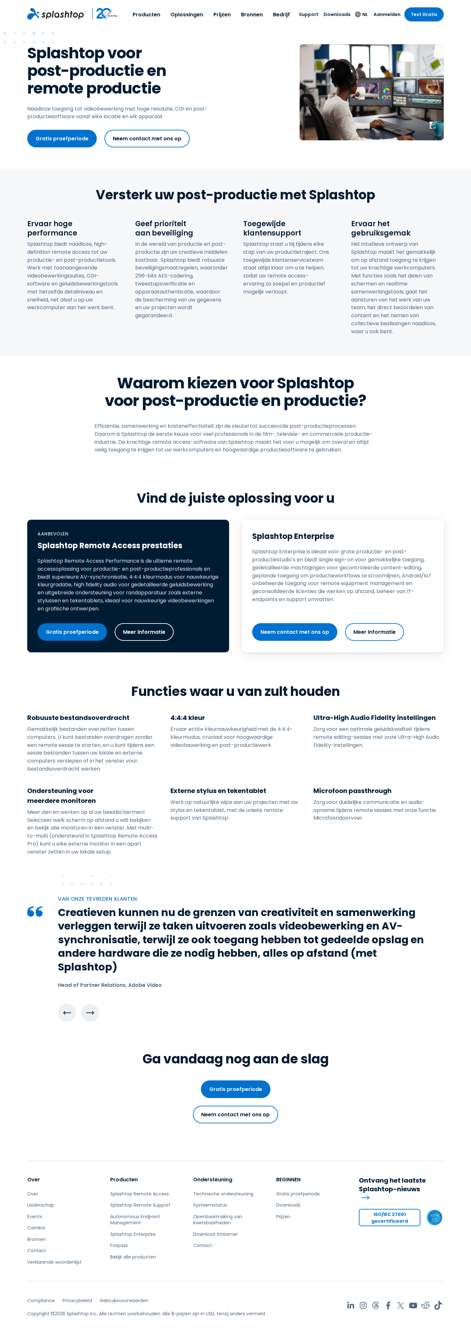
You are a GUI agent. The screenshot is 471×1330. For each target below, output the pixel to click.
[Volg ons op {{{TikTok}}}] (438, 1305)
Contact (36, 1250)
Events (34, 1216)
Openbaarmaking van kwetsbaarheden (217, 1219)
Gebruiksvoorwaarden (124, 1300)
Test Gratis (424, 14)
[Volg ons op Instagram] (363, 1305)
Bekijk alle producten (133, 1257)
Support (308, 14)
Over (33, 1179)
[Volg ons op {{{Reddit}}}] (425, 1305)
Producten (146, 14)
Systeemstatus (210, 1205)
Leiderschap (40, 1205)
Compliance (41, 1300)
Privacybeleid (77, 1300)
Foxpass (119, 1245)
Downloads (337, 14)
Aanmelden (387, 14)
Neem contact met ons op (147, 138)
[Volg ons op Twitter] (400, 1305)
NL (365, 14)
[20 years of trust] (102, 14)
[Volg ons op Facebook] (388, 1305)
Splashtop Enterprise (133, 1234)
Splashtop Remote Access (139, 1194)
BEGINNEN (288, 1179)
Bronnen (252, 14)
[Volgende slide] (90, 1013)
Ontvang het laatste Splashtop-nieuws (392, 1185)
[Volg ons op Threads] (375, 1305)
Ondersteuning (212, 1179)
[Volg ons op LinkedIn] (350, 1305)
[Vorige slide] (67, 1013)
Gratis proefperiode (62, 138)
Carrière (36, 1228)
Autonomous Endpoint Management (135, 1219)
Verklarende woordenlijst (54, 1262)
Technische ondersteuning (223, 1194)
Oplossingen (186, 14)
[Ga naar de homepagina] (56, 14)
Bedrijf (281, 14)
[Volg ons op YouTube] (413, 1305)
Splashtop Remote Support (140, 1205)
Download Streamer (215, 1234)
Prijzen (222, 14)
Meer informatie (144, 632)
